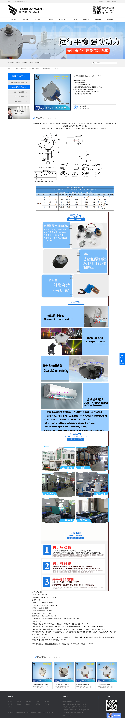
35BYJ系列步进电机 (34, 68)
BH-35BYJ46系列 (18, 96)
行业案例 (50, 19)
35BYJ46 (37, 62)
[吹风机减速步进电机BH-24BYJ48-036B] (85, 672)
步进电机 (26, 19)
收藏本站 (101, 1)
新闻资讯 (62, 19)
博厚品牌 (98, 19)
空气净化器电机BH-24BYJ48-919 (65, 684)
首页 (17, 68)
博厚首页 (14, 19)
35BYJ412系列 (17, 101)
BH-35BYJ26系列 (18, 92)
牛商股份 (50, 712)
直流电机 (28, 701)
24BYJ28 (18, 62)
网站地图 (114, 1)
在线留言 (10, 707)
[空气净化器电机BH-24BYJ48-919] (64, 672)
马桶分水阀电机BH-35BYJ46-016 (43, 684)
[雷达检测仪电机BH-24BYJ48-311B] (107, 672)
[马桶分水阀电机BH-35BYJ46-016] (42, 672)
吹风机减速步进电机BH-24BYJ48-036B (88, 684)
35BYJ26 (31, 62)
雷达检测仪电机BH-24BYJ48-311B (109, 684)
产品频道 (23, 68)
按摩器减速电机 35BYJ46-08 (50, 68)
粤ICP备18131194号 (31, 712)
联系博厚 (110, 19)
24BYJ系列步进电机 (18, 82)
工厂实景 (74, 19)
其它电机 (38, 19)
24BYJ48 (24, 62)
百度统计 (40, 712)
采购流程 (107, 1)
